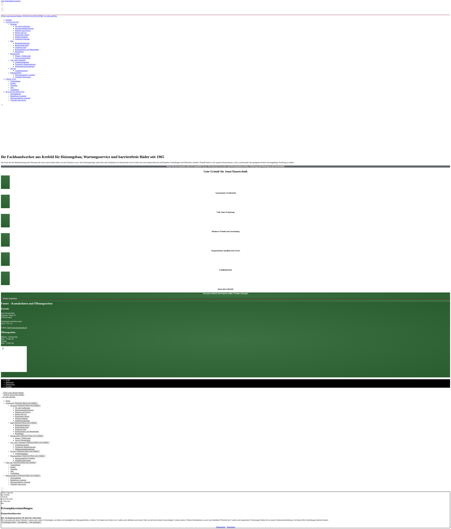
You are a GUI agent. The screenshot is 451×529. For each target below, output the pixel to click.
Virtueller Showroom (23, 77)
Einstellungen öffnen (9, 522)
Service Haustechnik (22, 58)
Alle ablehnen (22, 522)
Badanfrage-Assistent (18, 96)
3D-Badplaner (15, 94)
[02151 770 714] (2, 374)
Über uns (11, 79)
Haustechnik (15, 54)
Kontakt (9, 387)
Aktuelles (13, 85)
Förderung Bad (20, 47)
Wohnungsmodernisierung (25, 66)
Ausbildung (14, 90)
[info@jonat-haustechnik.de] (2, 376)
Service (13, 69)
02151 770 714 (7, 7)
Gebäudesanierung (22, 62)
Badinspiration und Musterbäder (27, 50)
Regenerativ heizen (22, 35)
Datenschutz (10, 384)
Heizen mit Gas (21, 33)
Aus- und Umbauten (17, 60)
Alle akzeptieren (35, 522)
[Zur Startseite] (29, 16)
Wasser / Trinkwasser (23, 56)
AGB (8, 380)
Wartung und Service (23, 31)
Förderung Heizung (22, 39)
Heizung (13, 24)
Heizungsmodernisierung (24, 28)
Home (9, 20)
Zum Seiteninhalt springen (10, 1)
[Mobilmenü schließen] (2, 397)
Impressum (10, 382)
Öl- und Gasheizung (22, 26)
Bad (11, 41)
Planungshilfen (15, 73)
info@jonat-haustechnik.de (10, 13)
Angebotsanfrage (21, 71)
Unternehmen (15, 81)
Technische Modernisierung (25, 64)
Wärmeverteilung (21, 37)
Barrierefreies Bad (22, 45)
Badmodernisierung (22, 43)
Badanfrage (19, 52)
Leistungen (12, 22)
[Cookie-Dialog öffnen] (2, 489)
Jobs (12, 88)
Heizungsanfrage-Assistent (25, 75)
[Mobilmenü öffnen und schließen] (2, 104)
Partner (13, 83)
